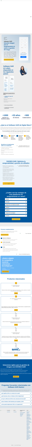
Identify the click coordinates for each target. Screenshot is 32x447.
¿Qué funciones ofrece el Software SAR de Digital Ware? (12, 396)
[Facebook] (12, 445)
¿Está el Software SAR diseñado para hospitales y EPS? (12, 401)
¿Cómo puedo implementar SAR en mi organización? (12, 404)
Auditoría (7, 210)
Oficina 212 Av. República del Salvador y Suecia (6, 84)
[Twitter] (16, 445)
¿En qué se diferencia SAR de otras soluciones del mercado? (13, 398)
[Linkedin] (18, 445)
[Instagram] (14, 445)
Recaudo (7, 201)
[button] (16, 199)
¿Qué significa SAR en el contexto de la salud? (10, 393)
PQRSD (7, 199)
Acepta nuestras (23, 53)
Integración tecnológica (10, 212)
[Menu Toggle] (30, 16)
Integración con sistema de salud (12, 204)
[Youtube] (20, 445)
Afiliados (7, 207)
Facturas (7, 215)
